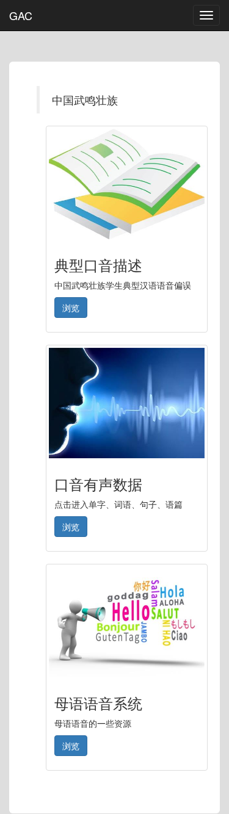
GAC (20, 15)
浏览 (70, 307)
